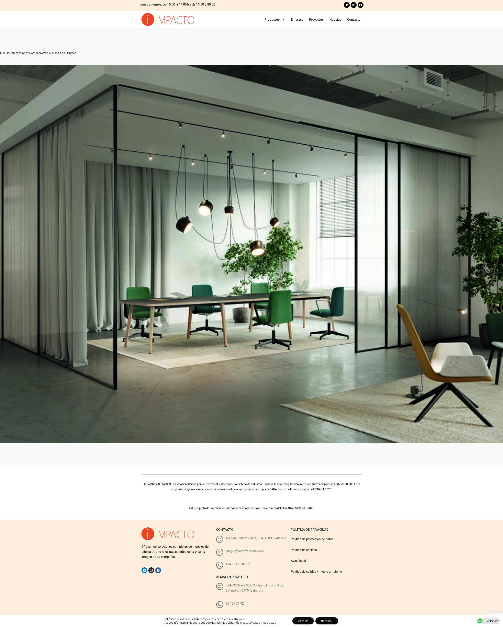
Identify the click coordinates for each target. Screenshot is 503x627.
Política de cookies (304, 550)
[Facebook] (360, 5)
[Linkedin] (347, 5)
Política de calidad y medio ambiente (316, 571)
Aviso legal (298, 561)
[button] (275, 19)
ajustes (271, 622)
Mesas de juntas (64, 53)
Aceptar (303, 620)
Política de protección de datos (312, 539)
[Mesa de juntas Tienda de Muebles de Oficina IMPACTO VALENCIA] (251, 254)
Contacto (354, 19)
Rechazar (326, 620)
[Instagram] (354, 5)
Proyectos (316, 19)
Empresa (297, 19)
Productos (272, 19)
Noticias (335, 19)
